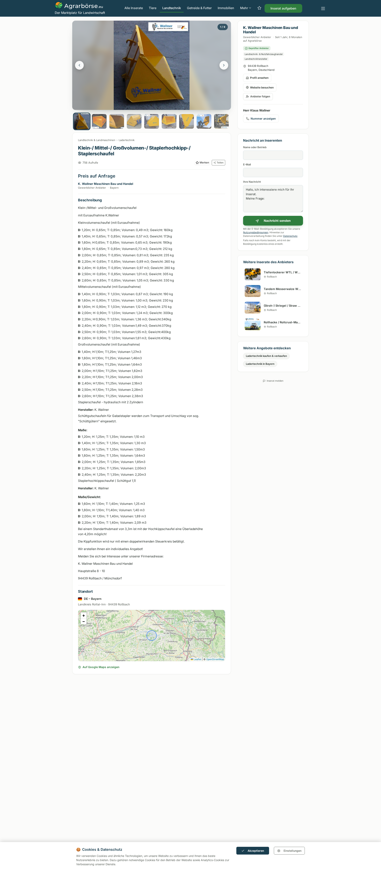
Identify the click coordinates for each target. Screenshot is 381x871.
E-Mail (247, 164)
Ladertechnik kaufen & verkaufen (266, 355)
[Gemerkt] (259, 8)
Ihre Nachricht (252, 181)
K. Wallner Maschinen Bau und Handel (105, 184)
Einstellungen (292, 850)
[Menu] (323, 8)
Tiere (152, 8)
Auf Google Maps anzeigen (101, 667)
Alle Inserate (133, 8)
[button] (84, 615)
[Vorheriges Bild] (79, 65)
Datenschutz (290, 235)
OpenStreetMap (215, 659)
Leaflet (197, 659)
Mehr (244, 8)
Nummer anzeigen (263, 118)
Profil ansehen (259, 77)
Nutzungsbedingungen (255, 232)
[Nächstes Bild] (223, 65)
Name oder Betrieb (255, 147)
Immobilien (226, 8)
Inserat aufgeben (283, 8)
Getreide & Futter (199, 8)
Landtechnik (171, 8)
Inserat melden (275, 380)
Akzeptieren (256, 850)
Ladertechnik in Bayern (260, 363)
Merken (204, 162)
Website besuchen (262, 87)
